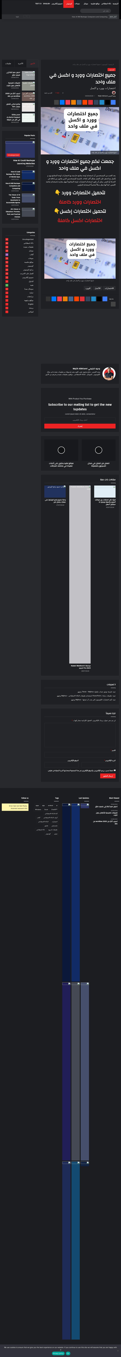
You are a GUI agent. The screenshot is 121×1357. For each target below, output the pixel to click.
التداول (31, 281)
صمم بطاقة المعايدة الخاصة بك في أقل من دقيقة (13, 117)
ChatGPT (54, 809)
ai (56, 805)
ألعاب (31, 254)
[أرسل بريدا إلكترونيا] (97, 96)
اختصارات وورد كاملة (80, 202)
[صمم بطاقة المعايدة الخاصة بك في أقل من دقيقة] (28, 117)
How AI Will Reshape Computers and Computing (89, 17)
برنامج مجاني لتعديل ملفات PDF (13, 105)
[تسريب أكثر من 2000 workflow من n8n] (28, 96)
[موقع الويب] (98, 378)
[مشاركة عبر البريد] (48, 299)
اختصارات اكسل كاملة (80, 220)
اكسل (97, 288)
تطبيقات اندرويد (52, 830)
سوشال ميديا (28, 289)
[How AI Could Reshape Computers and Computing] (75, 1250)
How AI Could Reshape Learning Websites (24, 161)
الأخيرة (20, 63)
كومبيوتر (69, 4)
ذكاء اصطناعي (106, 4)
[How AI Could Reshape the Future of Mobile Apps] (28, 174)
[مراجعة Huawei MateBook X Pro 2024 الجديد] (80, 574)
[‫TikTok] (84, 378)
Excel (46, 809)
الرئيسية (115, 4)
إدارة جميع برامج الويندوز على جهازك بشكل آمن (55, 501)
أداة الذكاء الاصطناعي (51, 813)
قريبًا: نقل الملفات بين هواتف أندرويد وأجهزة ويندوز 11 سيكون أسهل (105, 502)
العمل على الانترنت (26, 273)
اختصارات (108, 288)
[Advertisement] (60, 39)
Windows (38, 809)
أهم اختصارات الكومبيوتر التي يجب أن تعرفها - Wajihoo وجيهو (91, 700)
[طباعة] (56, 102)
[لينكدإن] (101, 102)
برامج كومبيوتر (28, 270)
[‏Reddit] (84, 102)
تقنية (31, 285)
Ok (68, 1353)
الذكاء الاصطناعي (43, 821)
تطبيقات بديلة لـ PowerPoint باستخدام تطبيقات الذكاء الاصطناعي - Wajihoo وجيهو (84, 696)
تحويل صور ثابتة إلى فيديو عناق (13, 74)
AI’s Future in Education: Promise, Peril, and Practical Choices (13, 213)
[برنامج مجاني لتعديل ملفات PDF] (28, 107)
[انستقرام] (87, 378)
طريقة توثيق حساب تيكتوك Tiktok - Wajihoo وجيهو (95, 692)
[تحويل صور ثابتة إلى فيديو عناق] (28, 75)
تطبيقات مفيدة (28, 247)
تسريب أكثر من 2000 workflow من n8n (12, 95)
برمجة (31, 308)
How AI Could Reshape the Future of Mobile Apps (13, 174)
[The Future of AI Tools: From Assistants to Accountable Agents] (28, 198)
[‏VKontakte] (79, 102)
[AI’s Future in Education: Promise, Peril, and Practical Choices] (28, 212)
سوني (55, 834)
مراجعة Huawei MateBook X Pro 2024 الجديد (81, 667)
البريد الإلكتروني (110, 760)
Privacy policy (58, 1353)
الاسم (113, 750)
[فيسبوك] (113, 102)
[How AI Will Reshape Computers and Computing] (28, 186)
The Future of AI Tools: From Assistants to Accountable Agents (13, 198)
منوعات (77, 4)
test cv (38, 4)
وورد (87, 288)
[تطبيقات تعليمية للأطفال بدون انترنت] (28, 86)
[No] (118, 1351)
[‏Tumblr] (96, 102)
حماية (31, 293)
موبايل (86, 4)
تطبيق (46, 826)
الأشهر (32, 63)
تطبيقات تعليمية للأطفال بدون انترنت (13, 84)
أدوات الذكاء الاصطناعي (50, 817)
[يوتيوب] (93, 378)
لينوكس (30, 312)
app (43, 805)
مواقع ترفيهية (28, 300)
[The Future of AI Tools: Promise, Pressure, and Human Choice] (66, 1250)
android (50, 805)
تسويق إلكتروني (57, 4)
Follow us (24, 798)
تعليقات (8, 63)
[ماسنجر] (62, 102)
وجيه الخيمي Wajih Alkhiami (107, 96)
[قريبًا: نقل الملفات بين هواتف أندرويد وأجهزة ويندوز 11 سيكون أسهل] (105, 491)
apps (37, 805)
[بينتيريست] (90, 102)
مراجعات (30, 296)
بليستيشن (54, 826)
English (46, 4)
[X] (107, 102)
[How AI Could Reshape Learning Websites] (85, 805)
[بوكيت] (67, 102)
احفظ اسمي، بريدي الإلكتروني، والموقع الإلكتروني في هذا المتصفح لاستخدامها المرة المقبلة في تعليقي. (81, 770)
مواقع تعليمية (95, 4)
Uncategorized (27, 239)
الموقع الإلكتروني (73, 760)
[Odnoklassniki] (73, 102)
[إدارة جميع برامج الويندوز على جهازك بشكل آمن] (55, 491)
